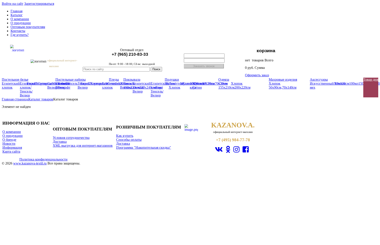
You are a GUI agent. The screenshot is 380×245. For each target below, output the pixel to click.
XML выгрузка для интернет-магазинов (83, 145)
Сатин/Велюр (60, 85)
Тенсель (72, 83)
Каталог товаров (40, 99)
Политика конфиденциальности (43, 159)
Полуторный (44, 83)
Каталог (17, 15)
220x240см (147, 87)
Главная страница (15, 99)
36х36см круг (196, 85)
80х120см (342, 83)
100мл (353, 83)
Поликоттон (174, 83)
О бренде (9, 139)
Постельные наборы (70, 79)
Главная (16, 11)
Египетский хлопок (11, 85)
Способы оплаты (129, 139)
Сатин (187, 83)
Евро (30, 83)
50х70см (208, 83)
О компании (20, 19)
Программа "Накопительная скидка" (143, 147)
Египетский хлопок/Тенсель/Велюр (29, 89)
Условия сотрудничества (71, 137)
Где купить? (20, 35)
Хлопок (237, 83)
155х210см (226, 87)
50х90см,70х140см (282, 87)
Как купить (124, 136)
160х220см (131, 87)
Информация (12, 147)
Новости (8, 143)
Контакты (18, 31)
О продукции (21, 23)
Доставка (60, 141)
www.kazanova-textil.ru (30, 163)
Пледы (114, 79)
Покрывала (131, 79)
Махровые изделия (283, 79)
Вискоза (129, 83)
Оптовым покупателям (28, 27)
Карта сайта (11, 151)
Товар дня (370, 79)
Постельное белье (15, 79)
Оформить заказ (257, 75)
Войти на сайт (12, 3)
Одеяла (223, 79)
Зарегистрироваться (39, 3)
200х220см (242, 87)
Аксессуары (319, 79)
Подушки (172, 79)
